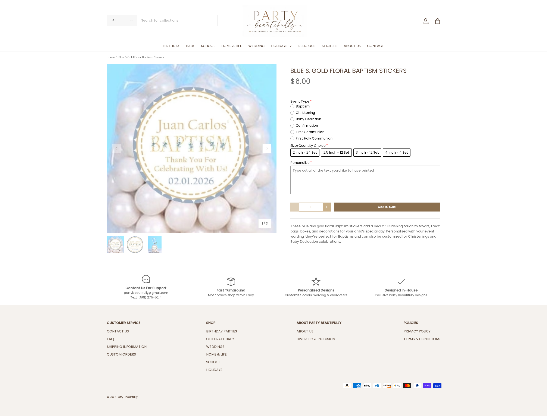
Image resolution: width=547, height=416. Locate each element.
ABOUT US (352, 45)
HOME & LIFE (231, 45)
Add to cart (387, 207)
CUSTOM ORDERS (121, 354)
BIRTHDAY (171, 45)
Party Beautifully (127, 397)
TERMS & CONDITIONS (422, 339)
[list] (191, 148)
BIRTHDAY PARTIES (221, 331)
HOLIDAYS (279, 45)
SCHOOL (208, 45)
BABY (190, 45)
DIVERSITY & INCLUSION (316, 339)
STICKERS (329, 45)
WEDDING (256, 45)
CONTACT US (118, 331)
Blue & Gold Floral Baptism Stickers (141, 57)
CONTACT (375, 45)
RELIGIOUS (306, 45)
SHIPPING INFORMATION (127, 346)
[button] (437, 21)
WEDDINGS (215, 346)
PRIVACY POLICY (417, 331)
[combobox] (162, 20)
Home (111, 57)
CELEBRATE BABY (220, 339)
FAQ (110, 339)
